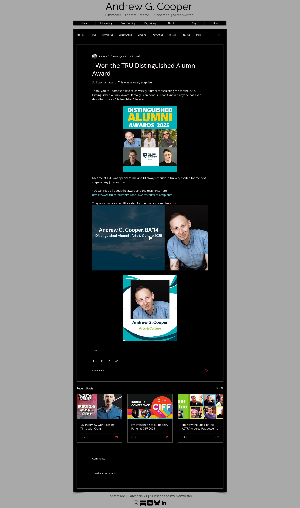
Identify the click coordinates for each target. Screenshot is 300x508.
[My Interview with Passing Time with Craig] (99, 406)
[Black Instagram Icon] (136, 503)
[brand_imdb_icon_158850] (150, 503)
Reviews (186, 35)
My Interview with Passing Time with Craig (97, 426)
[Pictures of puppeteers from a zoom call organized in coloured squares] (200, 406)
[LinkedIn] (164, 503)
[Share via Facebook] (93, 360)
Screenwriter (183, 15)
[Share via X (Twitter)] (101, 360)
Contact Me (117, 496)
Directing (142, 35)
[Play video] (150, 237)
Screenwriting (125, 35)
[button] (219, 35)
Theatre (172, 35)
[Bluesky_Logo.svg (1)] (157, 503)
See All (219, 387)
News (93, 35)
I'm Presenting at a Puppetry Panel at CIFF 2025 (149, 426)
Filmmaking (107, 35)
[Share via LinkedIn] (109, 360)
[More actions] (206, 56)
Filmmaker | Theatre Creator (127, 15)
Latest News (137, 496)
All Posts (80, 35)
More (198, 35)
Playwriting (157, 35)
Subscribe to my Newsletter (171, 496)
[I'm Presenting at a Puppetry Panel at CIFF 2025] (150, 406)
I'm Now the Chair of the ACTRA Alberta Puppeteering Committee (200, 426)
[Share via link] (116, 360)
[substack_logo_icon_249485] (143, 503)
